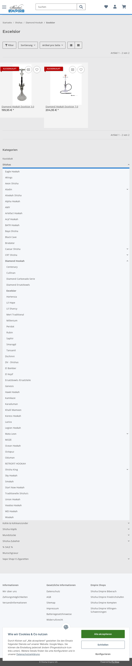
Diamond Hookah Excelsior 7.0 (62, 106)
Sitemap (51, 602)
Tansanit (11, 350)
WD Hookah (11, 511)
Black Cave (11, 237)
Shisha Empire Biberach (104, 591)
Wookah (9, 517)
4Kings (8, 177)
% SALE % (8, 547)
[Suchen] (81, 7)
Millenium (11, 320)
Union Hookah (12, 499)
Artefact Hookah (13, 213)
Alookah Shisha (13, 195)
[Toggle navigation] (4, 5)
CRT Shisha (11, 254)
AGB (49, 596)
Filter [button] (10, 45)
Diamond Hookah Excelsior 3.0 (18, 106)
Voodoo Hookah (13, 505)
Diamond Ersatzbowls (18, 284)
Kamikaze (10, 398)
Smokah (9, 481)
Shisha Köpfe (10, 529)
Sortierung (27, 45)
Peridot (10, 326)
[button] (114, 6)
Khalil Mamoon (13, 409)
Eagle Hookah (12, 171)
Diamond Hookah (14, 260)
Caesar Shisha (12, 249)
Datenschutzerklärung (28, 654)
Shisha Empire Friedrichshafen (107, 596)
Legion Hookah (13, 427)
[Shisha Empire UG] (16, 8)
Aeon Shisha (12, 183)
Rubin (9, 332)
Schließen (103, 644)
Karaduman (11, 403)
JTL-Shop (115, 662)
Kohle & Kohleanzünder (15, 523)
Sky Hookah (11, 475)
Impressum (53, 608)
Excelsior (11, 290)
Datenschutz (53, 591)
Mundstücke (9, 535)
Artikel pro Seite (51, 45)
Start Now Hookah (14, 487)
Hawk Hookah (12, 392)
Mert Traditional (15, 314)
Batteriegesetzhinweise (59, 614)
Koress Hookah (13, 415)
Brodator (10, 243)
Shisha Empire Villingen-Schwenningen (104, 610)
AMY (7, 207)
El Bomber (10, 368)
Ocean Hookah (13, 445)
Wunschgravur (10, 553)
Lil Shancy (11, 308)
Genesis (9, 386)
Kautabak (8, 158)
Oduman (10, 457)
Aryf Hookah (11, 219)
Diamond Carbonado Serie (20, 278)
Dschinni (10, 356)
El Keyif (9, 374)
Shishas (7, 164)
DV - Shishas (12, 362)
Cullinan (10, 272)
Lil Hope (10, 302)
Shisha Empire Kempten (104, 602)
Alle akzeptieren (103, 634)
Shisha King (11, 469)
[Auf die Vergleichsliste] (28, 69)
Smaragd (11, 344)
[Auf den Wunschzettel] (36, 69)
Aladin (8, 189)
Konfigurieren (103, 654)
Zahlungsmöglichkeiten (15, 596)
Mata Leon (10, 433)
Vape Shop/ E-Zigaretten (16, 558)
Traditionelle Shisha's (16, 493)
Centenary (12, 266)
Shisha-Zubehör (11, 541)
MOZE (8, 439)
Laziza (8, 421)
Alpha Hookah (12, 201)
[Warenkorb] (124, 6)
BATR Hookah (12, 225)
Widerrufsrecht (55, 619)
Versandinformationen (15, 602)
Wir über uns (10, 591)
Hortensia (11, 296)
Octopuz (9, 451)
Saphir (10, 338)
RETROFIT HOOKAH (15, 463)
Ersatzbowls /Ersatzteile (18, 380)
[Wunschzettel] (106, 6)
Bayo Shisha (11, 231)
